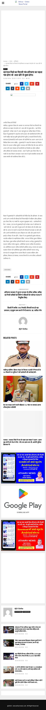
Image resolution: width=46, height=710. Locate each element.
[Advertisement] (23, 36)
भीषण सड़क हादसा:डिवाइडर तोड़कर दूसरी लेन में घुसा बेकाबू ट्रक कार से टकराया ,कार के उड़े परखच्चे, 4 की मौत (28, 642)
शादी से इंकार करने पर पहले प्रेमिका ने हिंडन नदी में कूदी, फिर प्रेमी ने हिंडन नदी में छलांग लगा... (28, 681)
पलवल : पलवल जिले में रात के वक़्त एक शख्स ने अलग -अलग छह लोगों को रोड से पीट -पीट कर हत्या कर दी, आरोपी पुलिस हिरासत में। (22, 442)
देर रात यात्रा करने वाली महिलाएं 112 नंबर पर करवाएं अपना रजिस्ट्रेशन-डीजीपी (22, 406)
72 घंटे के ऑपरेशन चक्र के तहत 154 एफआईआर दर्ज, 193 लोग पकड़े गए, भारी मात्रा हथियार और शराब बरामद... (28, 669)
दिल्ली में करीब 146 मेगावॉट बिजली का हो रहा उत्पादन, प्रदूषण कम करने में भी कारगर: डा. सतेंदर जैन (23, 309)
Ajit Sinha (8, 78)
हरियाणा (5, 69)
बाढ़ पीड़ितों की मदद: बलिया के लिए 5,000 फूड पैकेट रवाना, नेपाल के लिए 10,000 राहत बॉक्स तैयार (28, 655)
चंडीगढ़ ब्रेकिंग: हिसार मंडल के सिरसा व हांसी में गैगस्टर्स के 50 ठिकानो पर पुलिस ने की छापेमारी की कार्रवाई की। (22, 371)
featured (7, 269)
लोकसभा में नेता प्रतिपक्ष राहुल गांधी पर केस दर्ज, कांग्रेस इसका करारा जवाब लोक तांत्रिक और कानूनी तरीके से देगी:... (28, 629)
